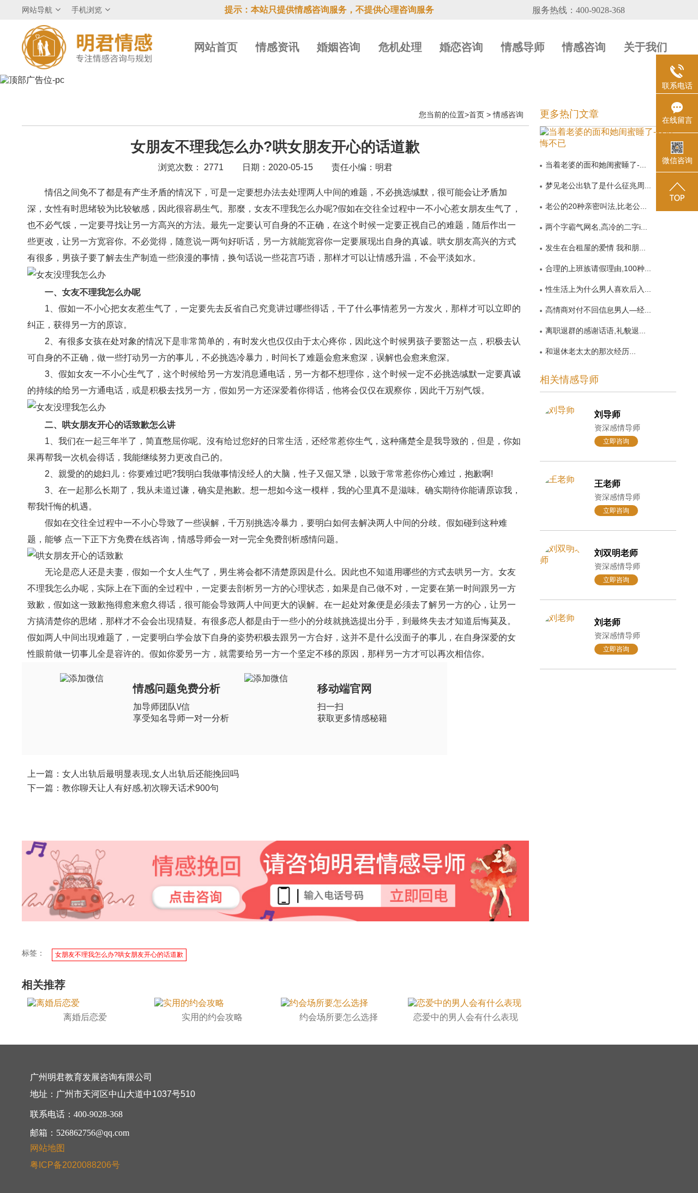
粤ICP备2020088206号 (75, 1165)
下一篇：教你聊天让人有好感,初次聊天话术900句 (123, 788)
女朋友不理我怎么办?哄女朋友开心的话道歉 (119, 954)
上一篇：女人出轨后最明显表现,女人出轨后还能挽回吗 (133, 773)
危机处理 (400, 47)
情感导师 (523, 47)
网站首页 (216, 47)
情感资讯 (277, 47)
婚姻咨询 (338, 47)
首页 (476, 114)
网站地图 (47, 1148)
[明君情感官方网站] (87, 46)
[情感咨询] (196, 898)
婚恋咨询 (461, 47)
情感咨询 (584, 47)
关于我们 (645, 47)
